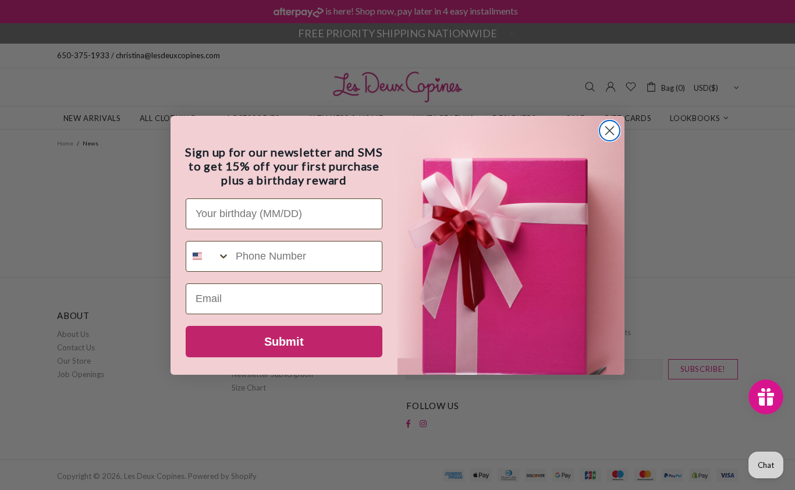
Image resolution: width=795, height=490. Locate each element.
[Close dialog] (609, 130)
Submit (284, 341)
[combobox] (208, 256)
